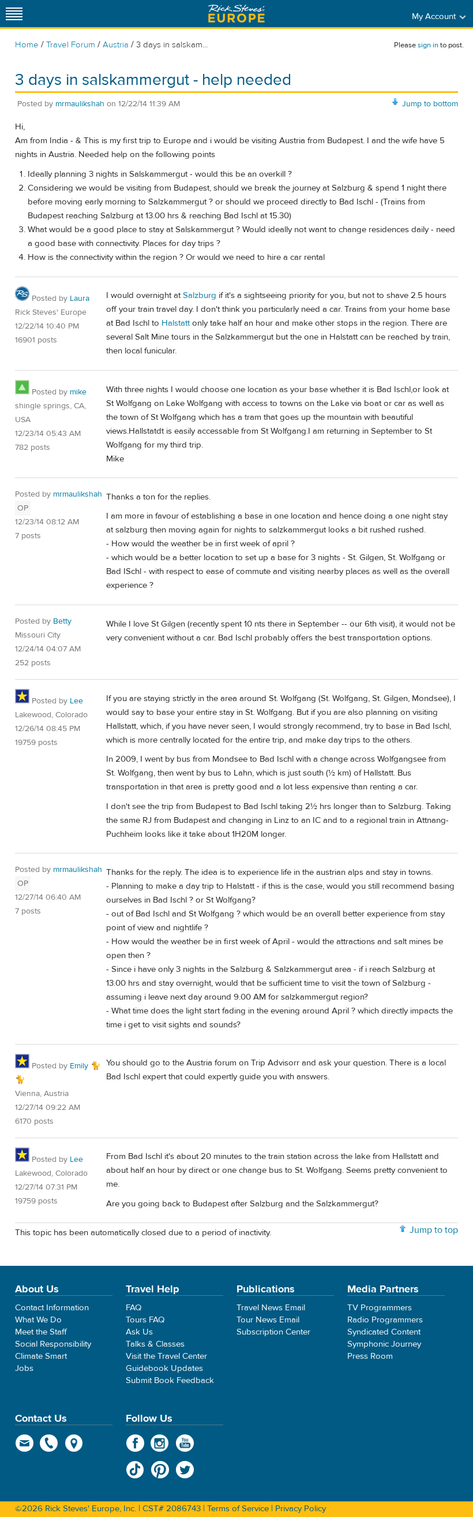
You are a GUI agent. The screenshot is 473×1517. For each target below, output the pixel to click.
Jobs (24, 1368)
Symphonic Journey (384, 1344)
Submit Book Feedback (170, 1380)
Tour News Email (267, 1319)
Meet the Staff (41, 1331)
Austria (116, 44)
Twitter (184, 1469)
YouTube (184, 1443)
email (24, 1443)
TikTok (135, 1469)
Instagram (160, 1443)
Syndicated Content (384, 1331)
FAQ (133, 1307)
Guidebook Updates (164, 1368)
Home (27, 44)
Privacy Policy (300, 1508)
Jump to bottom (430, 104)
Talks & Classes (155, 1344)
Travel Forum (70, 44)
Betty (62, 621)
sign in (428, 45)
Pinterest (160, 1469)
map (74, 1443)
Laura (79, 298)
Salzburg (199, 295)
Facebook (135, 1443)
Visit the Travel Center (166, 1356)
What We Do (38, 1319)
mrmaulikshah (79, 104)
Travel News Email (270, 1307)
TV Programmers (379, 1307)
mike (78, 392)
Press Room (370, 1356)
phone (49, 1443)
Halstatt (176, 323)
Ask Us (139, 1331)
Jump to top (434, 1230)
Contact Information (52, 1307)
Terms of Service (238, 1508)
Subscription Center (273, 1331)
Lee (76, 701)
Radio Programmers (385, 1319)
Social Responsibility (53, 1344)
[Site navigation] (14, 13)
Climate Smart (41, 1356)
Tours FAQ (145, 1319)
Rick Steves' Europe (236, 13)
